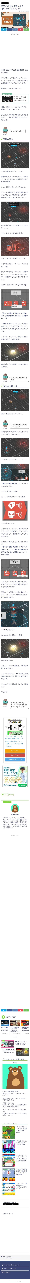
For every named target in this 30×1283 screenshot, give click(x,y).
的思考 (11, 794)
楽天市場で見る (15, 755)
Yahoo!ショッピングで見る (15, 759)
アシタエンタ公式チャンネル (12, 1265)
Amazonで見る (15, 750)
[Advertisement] (15, 51)
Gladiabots (5, 794)
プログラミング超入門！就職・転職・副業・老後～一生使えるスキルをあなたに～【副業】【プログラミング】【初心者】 (14, 741)
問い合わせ (7, 1272)
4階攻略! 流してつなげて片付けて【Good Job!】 (21, 1142)
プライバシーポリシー (10, 1268)
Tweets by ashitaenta (9, 1202)
